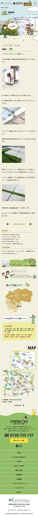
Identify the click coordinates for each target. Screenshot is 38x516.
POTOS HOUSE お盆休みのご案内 (10, 234)
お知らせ (19, 492)
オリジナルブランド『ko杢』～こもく (11, 237)
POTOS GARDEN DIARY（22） (10, 253)
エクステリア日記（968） (8, 251)
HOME (2, 7)
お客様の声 (19, 475)
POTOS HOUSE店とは (19, 457)
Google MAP (17, 405)
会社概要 (19, 479)
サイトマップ (12, 510)
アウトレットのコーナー (19, 483)
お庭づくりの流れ (19, 466)
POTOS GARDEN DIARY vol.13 (10, 241)
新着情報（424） (30, 251)
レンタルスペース (19, 488)
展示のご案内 (19, 470)
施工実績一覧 (13, 208)
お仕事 (19, 461)
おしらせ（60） (21, 251)
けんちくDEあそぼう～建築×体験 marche (12, 244)
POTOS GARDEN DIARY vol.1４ (10, 239)
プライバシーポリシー (23, 510)
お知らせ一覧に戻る (19, 224)
